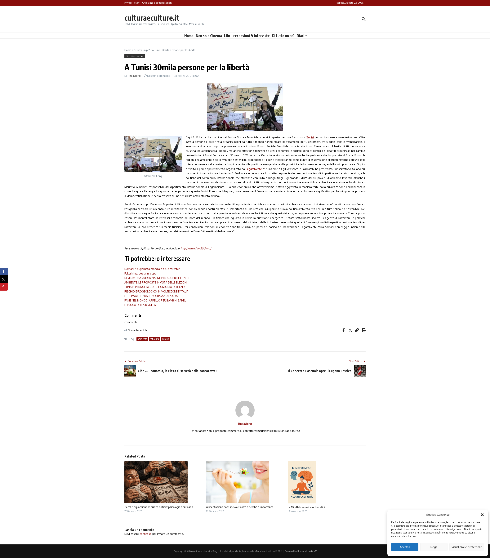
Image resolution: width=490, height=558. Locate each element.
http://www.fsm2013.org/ (196, 248)
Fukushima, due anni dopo (140, 273)
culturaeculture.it (151, 17)
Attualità (154, 338)
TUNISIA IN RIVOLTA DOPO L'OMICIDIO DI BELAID (154, 286)
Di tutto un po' (142, 49)
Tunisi (310, 137)
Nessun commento (159, 75)
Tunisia (165, 338)
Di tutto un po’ (283, 35)
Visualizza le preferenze (467, 547)
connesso (146, 533)
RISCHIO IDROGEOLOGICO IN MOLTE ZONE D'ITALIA (156, 291)
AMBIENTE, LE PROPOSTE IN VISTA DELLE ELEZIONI (155, 282)
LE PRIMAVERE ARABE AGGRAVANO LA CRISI (151, 295)
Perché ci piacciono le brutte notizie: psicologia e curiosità (158, 507)
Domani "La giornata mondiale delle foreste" (152, 268)
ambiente (142, 338)
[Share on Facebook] (4, 271)
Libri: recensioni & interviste (247, 35)
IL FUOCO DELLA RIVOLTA (140, 304)
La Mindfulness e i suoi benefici (306, 507)
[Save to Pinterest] (4, 287)
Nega (433, 547)
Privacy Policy (131, 2)
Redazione (134, 75)
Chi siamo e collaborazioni (157, 2)
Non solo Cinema (209, 35)
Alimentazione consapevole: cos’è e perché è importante (239, 507)
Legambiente (254, 169)
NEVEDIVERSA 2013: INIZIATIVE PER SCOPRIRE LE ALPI (156, 277)
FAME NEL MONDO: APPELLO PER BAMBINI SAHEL (155, 300)
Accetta (405, 547)
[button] (482, 515)
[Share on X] (4, 279)
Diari (300, 35)
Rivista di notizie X (307, 551)
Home (189, 35)
